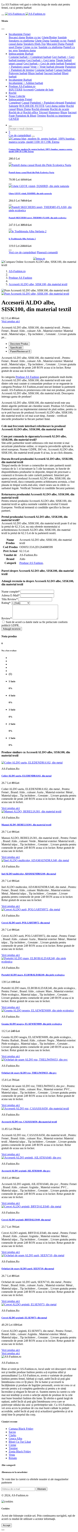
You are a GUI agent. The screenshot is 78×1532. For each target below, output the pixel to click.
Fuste (12, 115)
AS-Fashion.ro (17, 271)
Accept (6, 1525)
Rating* (6, 602)
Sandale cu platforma (50, 47)
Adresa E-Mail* (10, 595)
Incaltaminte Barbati (20, 79)
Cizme (12, 1445)
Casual (25, 102)
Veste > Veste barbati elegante (47, 66)
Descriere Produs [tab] (19, 343)
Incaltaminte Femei (19, 34)
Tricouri (43, 112)
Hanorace (54, 112)
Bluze (63, 112)
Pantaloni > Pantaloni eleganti (47, 102)
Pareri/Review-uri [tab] (20, 351)
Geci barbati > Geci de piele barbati (43, 63)
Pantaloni (70, 102)
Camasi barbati (62, 70)
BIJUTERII (15, 89)
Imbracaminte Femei (20, 99)
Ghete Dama (42, 40)
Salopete (14, 105)
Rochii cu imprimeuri (59, 115)
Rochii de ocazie (59, 109)
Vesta (12, 1454)
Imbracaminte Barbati (21, 53)
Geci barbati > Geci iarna (40, 60)
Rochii (12, 92)
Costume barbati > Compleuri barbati (30, 56)
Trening (41, 115)
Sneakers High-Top (34, 43)
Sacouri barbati (52, 73)
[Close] (2, 29)
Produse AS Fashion (20, 277)
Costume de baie (44, 89)
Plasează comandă (47, 252)
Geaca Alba (15, 1438)
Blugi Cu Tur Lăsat (20, 1441)
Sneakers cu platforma (21, 40)
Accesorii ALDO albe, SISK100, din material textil (38, 284)
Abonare (41, 1489)
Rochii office (30, 112)
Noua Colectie (17, 96)
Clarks (12, 1435)
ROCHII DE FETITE (32, 105)
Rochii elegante (40, 109)
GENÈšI (14, 118)
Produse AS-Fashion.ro (22, 86)
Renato (13, 1458)
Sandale (62, 37)
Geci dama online (55, 105)
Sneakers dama (27, 50)
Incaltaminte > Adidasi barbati (26, 83)
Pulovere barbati (18, 73)
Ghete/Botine (49, 37)
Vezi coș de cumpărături (22, 252)
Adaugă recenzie (11, 629)
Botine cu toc (33, 37)
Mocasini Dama (55, 43)
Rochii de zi (15, 112)
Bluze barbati (35, 73)
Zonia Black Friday (20, 1451)
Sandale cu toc (58, 40)
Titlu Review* (9, 599)
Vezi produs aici (10, 321)
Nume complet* (10, 591)
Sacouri (72, 112)
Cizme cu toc (30, 47)
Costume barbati (44, 70)
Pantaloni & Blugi (26, 115)
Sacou (12, 1431)
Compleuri (15, 102)
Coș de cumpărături (20, 135)
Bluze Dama (24, 109)
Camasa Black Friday (21, 1428)
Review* (6, 618)
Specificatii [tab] (16, 347)
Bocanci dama (17, 37)
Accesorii (28, 89)
